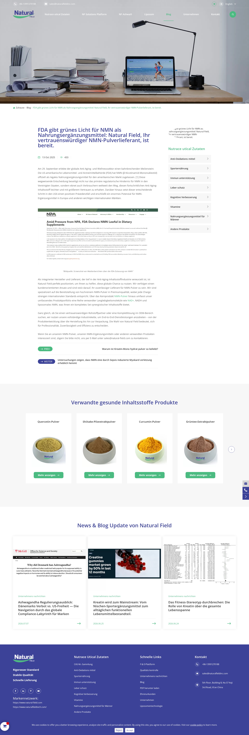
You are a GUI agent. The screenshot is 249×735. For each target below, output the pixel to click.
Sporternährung (179, 168)
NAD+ (131, 300)
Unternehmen (191, 14)
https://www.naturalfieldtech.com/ (30, 707)
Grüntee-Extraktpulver (200, 421)
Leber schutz (177, 187)
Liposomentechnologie (151, 706)
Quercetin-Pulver (48, 421)
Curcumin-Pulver (149, 421)
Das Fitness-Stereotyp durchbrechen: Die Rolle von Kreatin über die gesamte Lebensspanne (199, 606)
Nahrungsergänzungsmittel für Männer (187, 218)
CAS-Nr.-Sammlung (83, 664)
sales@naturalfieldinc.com (60, 3)
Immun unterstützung (182, 178)
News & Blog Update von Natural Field (124, 525)
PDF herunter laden (149, 688)
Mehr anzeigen (48, 475)
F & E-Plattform (147, 664)
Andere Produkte (179, 229)
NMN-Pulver (121, 296)
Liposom (149, 14)
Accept (129, 730)
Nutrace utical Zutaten (57, 14)
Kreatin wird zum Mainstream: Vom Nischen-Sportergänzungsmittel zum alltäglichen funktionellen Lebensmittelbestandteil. (120, 608)
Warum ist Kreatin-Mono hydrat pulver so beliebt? (130, 348)
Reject (119, 730)
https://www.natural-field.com (27, 702)
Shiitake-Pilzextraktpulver (99, 421)
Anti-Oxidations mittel (182, 158)
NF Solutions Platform (94, 14)
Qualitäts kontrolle (149, 670)
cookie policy (196, 724)
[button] (17, 452)
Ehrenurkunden (147, 694)
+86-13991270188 (25, 3)
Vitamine (175, 206)
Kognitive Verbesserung (183, 197)
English (229, 4)
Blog (168, 14)
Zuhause (20, 107)
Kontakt (215, 14)
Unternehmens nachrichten (153, 676)
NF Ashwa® (125, 14)
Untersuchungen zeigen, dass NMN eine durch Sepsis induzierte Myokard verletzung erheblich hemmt (105, 361)
